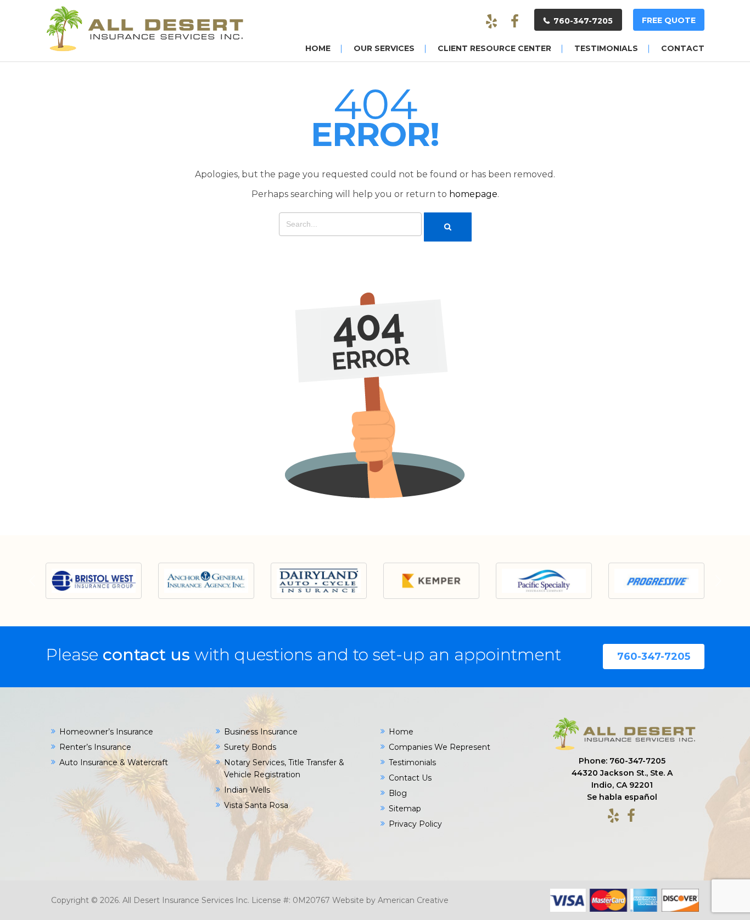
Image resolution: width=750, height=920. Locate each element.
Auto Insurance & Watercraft (113, 762)
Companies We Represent (439, 747)
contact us (146, 654)
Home (401, 732)
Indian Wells (247, 790)
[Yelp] (491, 21)
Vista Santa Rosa (256, 805)
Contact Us (410, 778)
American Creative (413, 900)
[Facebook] (514, 21)
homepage (473, 194)
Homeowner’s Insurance (106, 732)
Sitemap (405, 809)
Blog (398, 793)
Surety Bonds (250, 747)
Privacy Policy (415, 824)
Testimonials (412, 762)
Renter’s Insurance (95, 747)
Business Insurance (261, 732)
